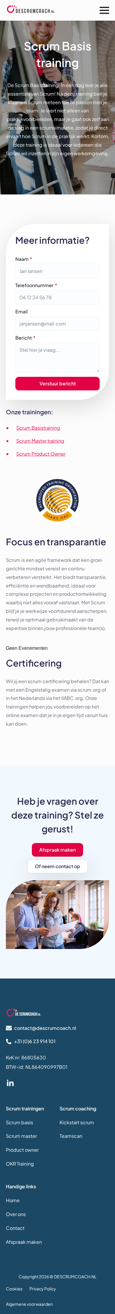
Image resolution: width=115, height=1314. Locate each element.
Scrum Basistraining (38, 428)
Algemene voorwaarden (29, 1304)
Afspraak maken (24, 1242)
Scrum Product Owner (40, 454)
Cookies (14, 1288)
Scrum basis (19, 1122)
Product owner (22, 1150)
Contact (15, 1228)
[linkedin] (10, 1083)
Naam (23, 259)
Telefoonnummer (36, 285)
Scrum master (21, 1136)
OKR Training (20, 1164)
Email (21, 311)
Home (13, 1200)
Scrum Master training (40, 441)
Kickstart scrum (77, 1122)
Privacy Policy (42, 1288)
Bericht (25, 338)
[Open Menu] (104, 10)
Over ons (16, 1214)
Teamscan (71, 1136)
